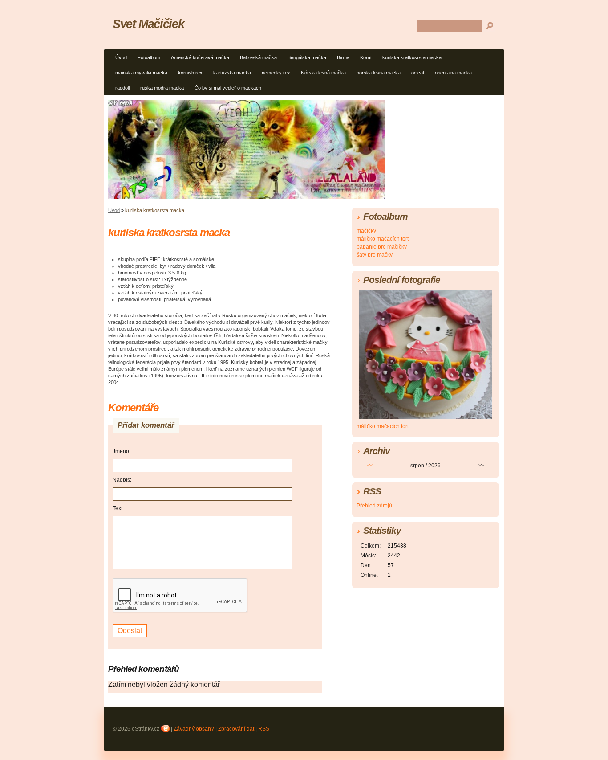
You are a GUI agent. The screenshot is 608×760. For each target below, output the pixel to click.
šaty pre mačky (375, 255)
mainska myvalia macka (141, 72)
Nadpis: (122, 480)
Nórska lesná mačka (323, 72)
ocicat (417, 72)
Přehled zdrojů (374, 506)
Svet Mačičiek (148, 24)
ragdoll (122, 87)
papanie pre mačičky (382, 247)
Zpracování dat (236, 729)
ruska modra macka (162, 87)
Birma (343, 57)
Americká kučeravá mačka (200, 57)
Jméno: (121, 451)
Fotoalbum (149, 57)
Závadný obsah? (194, 729)
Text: (118, 508)
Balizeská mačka (258, 57)
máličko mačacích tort (383, 239)
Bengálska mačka (307, 57)
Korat (366, 57)
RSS (263, 729)
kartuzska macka (232, 72)
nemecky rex (276, 72)
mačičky (366, 231)
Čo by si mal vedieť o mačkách (228, 87)
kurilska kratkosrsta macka (412, 57)
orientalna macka (453, 72)
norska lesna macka (379, 72)
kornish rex (190, 72)
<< (370, 465)
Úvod (121, 57)
